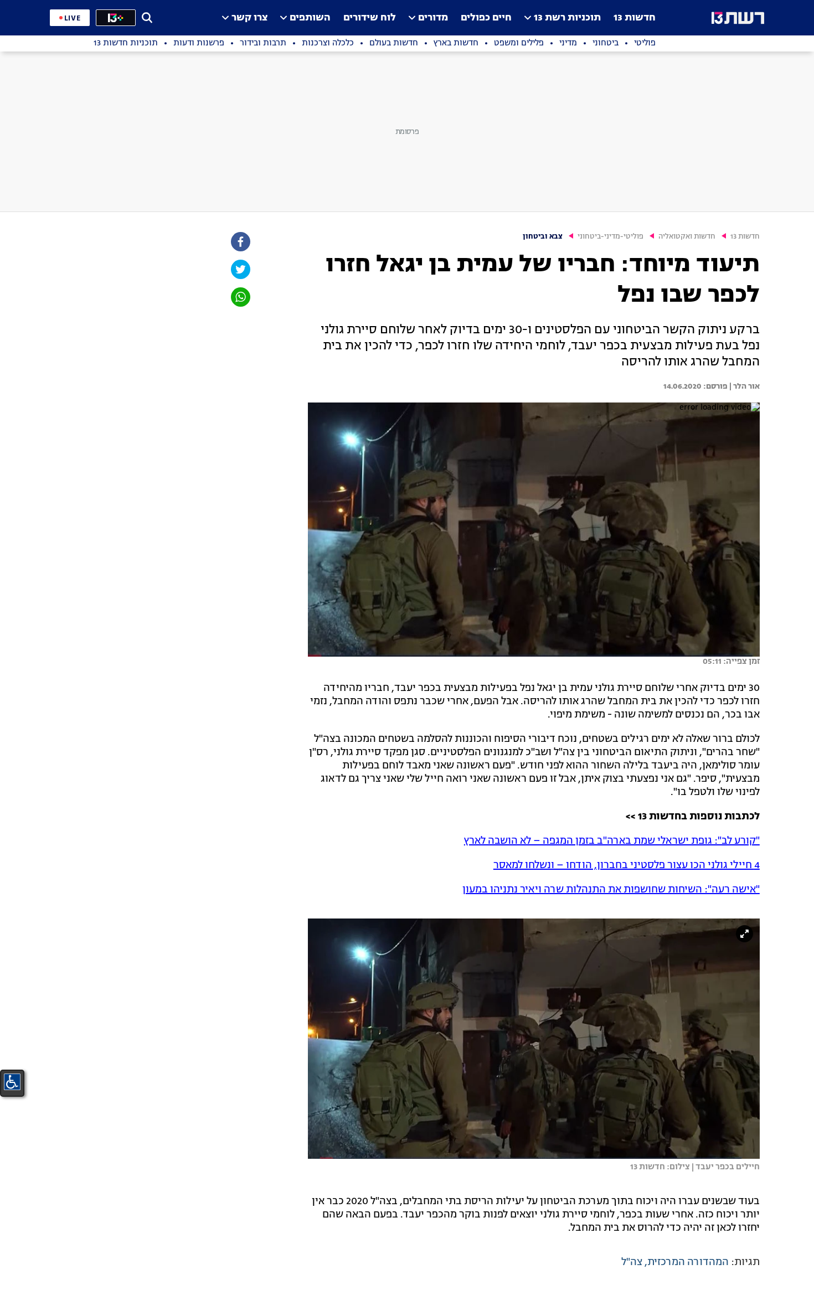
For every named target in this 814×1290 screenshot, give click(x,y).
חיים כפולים (486, 18)
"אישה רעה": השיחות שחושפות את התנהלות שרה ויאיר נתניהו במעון (611, 889)
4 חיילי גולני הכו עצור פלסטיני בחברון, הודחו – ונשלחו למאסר (626, 865)
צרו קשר (249, 18)
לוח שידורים (369, 18)
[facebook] (239, 241)
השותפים (310, 18)
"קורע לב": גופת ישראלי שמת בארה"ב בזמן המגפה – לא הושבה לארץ (612, 841)
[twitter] (239, 269)
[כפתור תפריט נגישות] (12, 1082)
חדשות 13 (635, 18)
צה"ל (631, 1262)
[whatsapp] (239, 297)
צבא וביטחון (543, 236)
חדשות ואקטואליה (686, 236)
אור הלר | (744, 386)
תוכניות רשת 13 (567, 18)
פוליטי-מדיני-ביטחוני (610, 236)
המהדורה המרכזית (688, 1262)
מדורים (433, 18)
